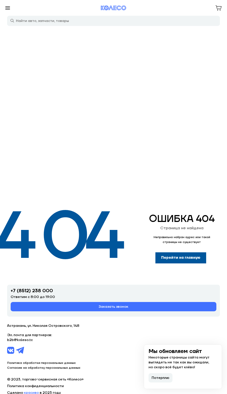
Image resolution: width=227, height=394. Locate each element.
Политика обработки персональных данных (41, 363)
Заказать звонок (113, 306)
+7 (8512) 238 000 (32, 291)
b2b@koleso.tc (20, 340)
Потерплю (160, 378)
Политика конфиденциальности (35, 386)
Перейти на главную (180, 257)
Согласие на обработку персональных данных (43, 368)
